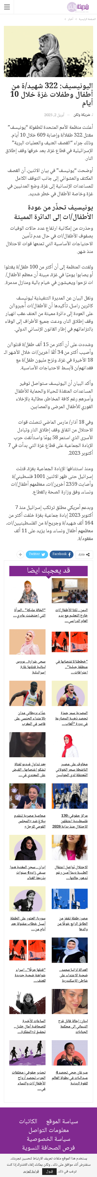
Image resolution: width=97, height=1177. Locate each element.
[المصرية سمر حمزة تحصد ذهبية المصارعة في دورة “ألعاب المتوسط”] (70, 693)
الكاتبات (28, 1121)
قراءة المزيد (31, 1171)
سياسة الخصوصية (48, 1139)
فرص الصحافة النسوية (48, 1148)
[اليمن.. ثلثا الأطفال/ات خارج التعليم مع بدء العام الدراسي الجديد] (70, 590)
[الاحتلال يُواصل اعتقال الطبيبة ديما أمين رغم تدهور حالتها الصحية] (70, 847)
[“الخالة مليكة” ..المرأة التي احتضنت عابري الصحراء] (27, 590)
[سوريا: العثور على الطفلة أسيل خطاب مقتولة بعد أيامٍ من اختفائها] (27, 899)
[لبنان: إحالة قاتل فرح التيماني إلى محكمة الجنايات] (70, 1001)
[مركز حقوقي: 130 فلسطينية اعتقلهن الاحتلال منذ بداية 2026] (70, 796)
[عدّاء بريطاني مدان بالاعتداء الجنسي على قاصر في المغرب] (27, 693)
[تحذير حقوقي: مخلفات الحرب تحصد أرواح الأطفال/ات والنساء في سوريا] (27, 1053)
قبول (49, 1171)
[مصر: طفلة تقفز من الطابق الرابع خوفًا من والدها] (70, 899)
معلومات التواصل (48, 1130)
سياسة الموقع (62, 1121)
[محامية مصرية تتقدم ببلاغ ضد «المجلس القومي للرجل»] (27, 796)
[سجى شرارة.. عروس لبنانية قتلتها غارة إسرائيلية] (27, 642)
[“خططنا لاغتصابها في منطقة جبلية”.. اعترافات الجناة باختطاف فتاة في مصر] (70, 642)
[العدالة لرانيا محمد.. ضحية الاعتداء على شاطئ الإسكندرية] (70, 950)
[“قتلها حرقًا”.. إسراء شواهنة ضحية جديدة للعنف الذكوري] (27, 950)
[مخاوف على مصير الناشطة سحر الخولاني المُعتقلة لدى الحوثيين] (70, 745)
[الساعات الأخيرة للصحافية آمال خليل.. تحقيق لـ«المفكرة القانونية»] (27, 1001)
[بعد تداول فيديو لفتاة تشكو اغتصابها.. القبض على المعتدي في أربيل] (27, 745)
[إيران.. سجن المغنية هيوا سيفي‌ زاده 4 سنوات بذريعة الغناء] (27, 847)
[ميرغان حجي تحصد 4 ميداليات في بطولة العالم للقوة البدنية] (70, 1053)
